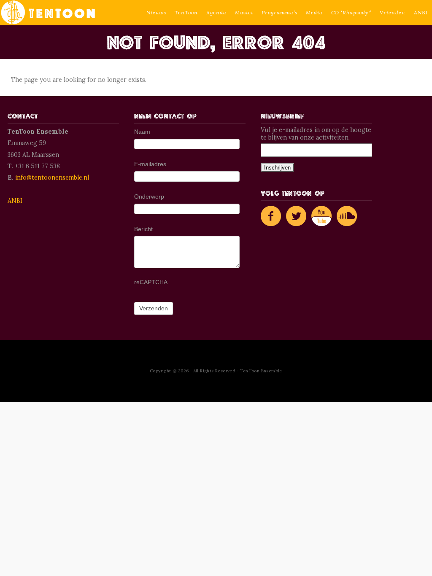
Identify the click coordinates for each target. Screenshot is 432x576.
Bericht (143, 229)
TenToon (186, 12)
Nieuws (156, 12)
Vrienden (392, 12)
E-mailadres (150, 164)
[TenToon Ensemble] (48, 12)
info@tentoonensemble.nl (52, 177)
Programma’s (279, 12)
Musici (244, 12)
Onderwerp (149, 196)
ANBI (421, 12)
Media (314, 12)
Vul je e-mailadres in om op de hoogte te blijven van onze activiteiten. (316, 133)
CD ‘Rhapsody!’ (351, 12)
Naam (142, 131)
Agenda (216, 12)
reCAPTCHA (150, 282)
